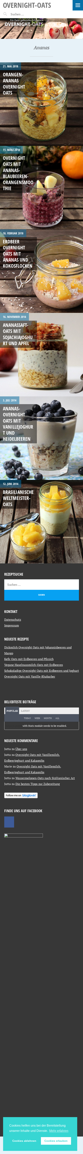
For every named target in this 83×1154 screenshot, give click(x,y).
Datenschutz (12, 619)
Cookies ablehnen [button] (24, 1140)
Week (37, 718)
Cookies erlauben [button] (56, 1140)
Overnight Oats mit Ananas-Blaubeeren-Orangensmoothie (18, 173)
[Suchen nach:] (26, 14)
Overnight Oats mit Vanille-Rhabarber (29, 676)
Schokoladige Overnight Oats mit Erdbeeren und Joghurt (41, 671)
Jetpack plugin (14, 726)
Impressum (11, 625)
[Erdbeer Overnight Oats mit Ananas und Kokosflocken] (41, 271)
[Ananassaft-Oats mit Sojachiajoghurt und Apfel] (41, 354)
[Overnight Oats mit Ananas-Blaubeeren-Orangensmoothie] (41, 187)
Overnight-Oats (27, 5)
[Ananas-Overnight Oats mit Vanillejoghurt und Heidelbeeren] (41, 438)
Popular (12, 710)
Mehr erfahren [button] (58, 1130)
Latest (25, 710)
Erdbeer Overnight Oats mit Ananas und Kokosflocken (17, 253)
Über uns (21, 749)
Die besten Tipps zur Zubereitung (37, 784)
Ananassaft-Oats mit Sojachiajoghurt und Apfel (18, 334)
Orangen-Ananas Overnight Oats (14, 83)
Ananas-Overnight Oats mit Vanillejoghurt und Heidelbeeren (18, 423)
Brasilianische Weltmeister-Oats (18, 498)
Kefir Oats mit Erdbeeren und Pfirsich (29, 659)
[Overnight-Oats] (41, 28)
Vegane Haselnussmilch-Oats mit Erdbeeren (33, 665)
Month (48, 718)
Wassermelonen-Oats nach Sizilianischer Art (45, 778)
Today (27, 718)
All (57, 718)
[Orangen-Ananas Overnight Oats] (41, 104)
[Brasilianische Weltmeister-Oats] (41, 521)
